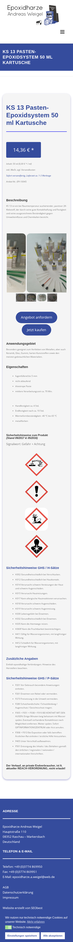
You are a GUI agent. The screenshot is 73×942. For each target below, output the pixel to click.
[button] (8, 927)
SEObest (37, 908)
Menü (62, 31)
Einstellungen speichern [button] (22, 935)
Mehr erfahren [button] (36, 921)
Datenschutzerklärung (18, 892)
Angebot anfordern (36, 317)
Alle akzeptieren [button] (53, 935)
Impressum (11, 897)
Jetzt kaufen (36, 329)
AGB (6, 887)
